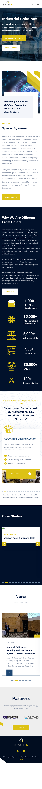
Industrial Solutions (10, 534)
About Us (8, 292)
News (37, 636)
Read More (19, 477)
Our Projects (10, 197)
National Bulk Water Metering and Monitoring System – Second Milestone (20, 650)
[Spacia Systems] (7, 4)
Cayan (21, 759)
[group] (10, 717)
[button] (2, 490)
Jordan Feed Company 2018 (19, 538)
